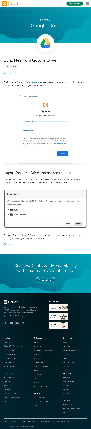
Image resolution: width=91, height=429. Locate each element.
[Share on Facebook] (15, 73)
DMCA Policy (25, 421)
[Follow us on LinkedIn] (17, 323)
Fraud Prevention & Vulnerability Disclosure (45, 421)
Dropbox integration (27, 82)
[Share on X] (5, 73)
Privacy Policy (14, 421)
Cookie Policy (65, 421)
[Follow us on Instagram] (6, 323)
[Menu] (87, 3)
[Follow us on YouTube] (12, 323)
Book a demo (74, 3)
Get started (9, 244)
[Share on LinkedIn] (10, 73)
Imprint (6, 421)
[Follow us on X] (23, 323)
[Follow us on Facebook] (29, 323)
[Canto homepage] (12, 3)
